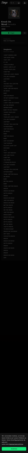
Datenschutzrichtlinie (16, 444)
